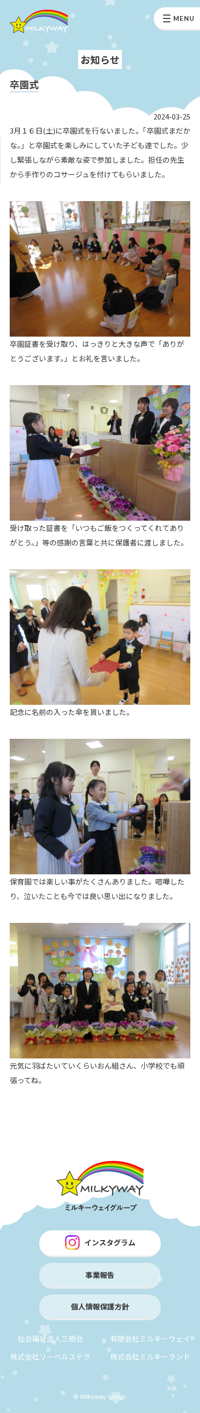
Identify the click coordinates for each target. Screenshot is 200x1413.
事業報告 (100, 1275)
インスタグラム (109, 1242)
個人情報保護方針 (100, 1306)
